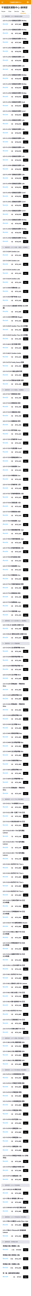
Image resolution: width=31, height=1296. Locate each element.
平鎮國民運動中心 (15, 2)
